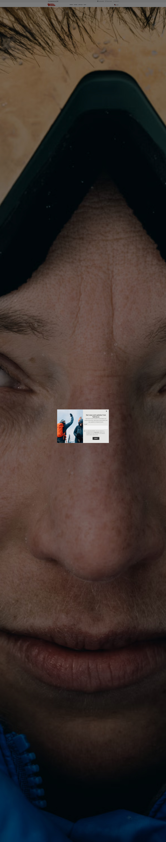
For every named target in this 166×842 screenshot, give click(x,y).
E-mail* (85, 424)
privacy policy (96, 432)
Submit (96, 438)
